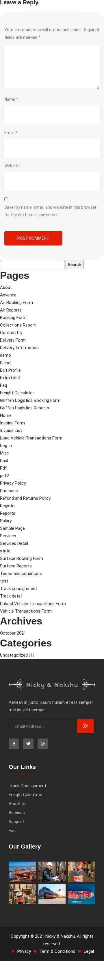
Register (8, 505)
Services (8, 535)
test (4, 581)
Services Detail (14, 543)
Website (12, 166)
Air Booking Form (16, 302)
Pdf (3, 468)
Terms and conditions (21, 573)
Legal (89, 951)
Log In (6, 445)
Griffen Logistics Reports (24, 408)
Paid (4, 460)
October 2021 (13, 633)
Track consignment (18, 588)
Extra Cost (10, 377)
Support (16, 821)
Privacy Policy (13, 483)
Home (6, 415)
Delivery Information (19, 347)
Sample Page (12, 528)
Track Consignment (27, 785)
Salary (6, 520)
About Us (18, 803)
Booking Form (13, 317)
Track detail (11, 596)
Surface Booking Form (21, 558)
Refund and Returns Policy (25, 498)
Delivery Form (13, 340)
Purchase (9, 490)
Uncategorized (14, 655)
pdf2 (4, 475)
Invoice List (11, 430)
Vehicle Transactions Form (26, 611)
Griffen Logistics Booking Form (30, 400)
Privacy (24, 951)
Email (10, 132)
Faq (3, 385)
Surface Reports (16, 566)
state (5, 551)
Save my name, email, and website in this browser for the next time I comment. (50, 211)
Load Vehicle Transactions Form (31, 438)
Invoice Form (12, 423)
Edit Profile (10, 370)
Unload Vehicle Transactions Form (33, 603)
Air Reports (11, 310)
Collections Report (18, 325)
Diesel (5, 362)
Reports (7, 513)
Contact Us (11, 332)
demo (5, 355)
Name (11, 99)
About (6, 287)
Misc (4, 453)
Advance (8, 295)
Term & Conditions (57, 951)
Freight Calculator (17, 392)
